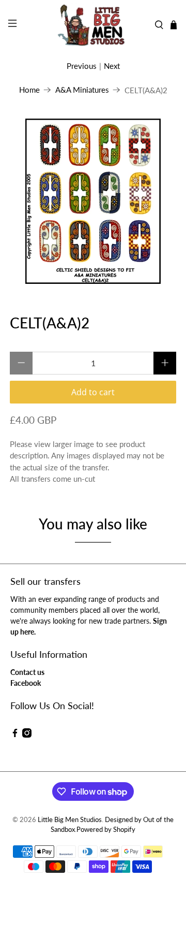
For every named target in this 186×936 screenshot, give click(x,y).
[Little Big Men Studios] (93, 25)
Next (112, 65)
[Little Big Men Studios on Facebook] (15, 734)
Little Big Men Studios (70, 820)
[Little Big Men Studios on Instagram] (27, 734)
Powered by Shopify (105, 829)
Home (29, 90)
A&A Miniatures (82, 90)
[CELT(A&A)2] (93, 201)
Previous (82, 65)
